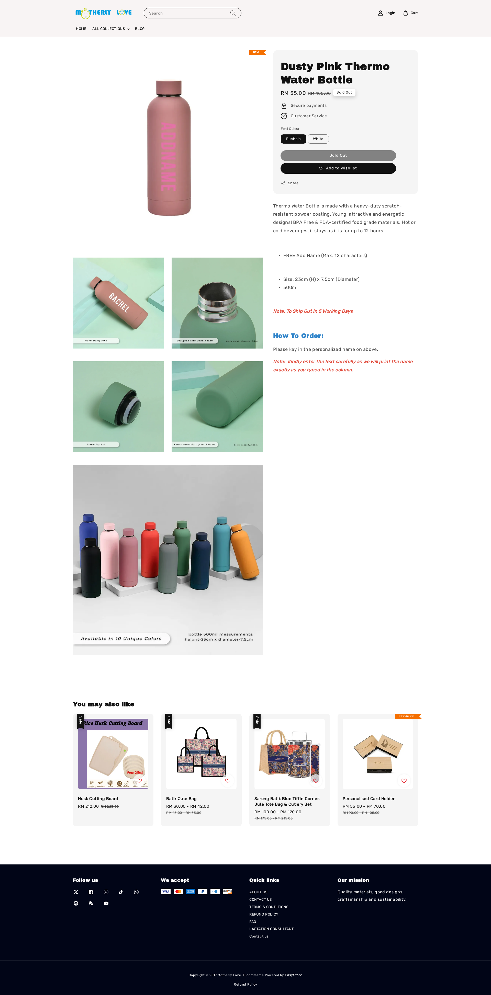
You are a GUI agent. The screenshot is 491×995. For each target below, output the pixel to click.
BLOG (140, 29)
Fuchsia (293, 139)
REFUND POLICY (263, 914)
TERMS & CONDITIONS (269, 907)
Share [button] (293, 183)
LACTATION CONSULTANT (271, 929)
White (318, 139)
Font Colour (290, 129)
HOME (81, 29)
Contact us (259, 936)
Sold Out (338, 155)
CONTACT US (260, 899)
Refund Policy (245, 984)
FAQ (252, 922)
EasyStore (293, 975)
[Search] (233, 13)
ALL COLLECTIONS (108, 29)
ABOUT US (258, 892)
